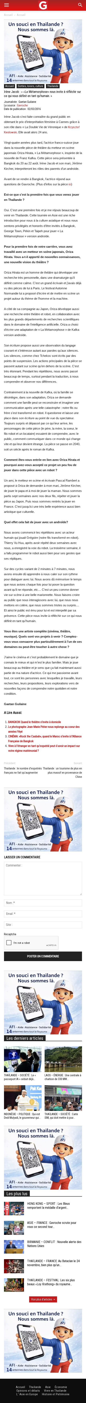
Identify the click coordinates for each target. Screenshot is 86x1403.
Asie (48, 1387)
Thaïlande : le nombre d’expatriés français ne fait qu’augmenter (23, 770)
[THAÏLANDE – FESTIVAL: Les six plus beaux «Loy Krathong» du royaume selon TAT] (14, 1285)
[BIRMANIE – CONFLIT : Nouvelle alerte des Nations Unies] (14, 1247)
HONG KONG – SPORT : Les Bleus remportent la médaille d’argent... (48, 1206)
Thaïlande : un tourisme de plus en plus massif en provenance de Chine (62, 773)
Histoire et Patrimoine (56, 1394)
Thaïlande (52, 86)
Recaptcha (10, 934)
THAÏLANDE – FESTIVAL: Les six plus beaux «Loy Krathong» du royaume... (51, 1282)
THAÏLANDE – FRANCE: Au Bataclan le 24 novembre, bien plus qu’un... (53, 1263)
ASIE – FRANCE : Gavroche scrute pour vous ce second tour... (51, 1225)
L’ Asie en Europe (27, 1394)
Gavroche (22, 105)
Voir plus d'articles (41, 1299)
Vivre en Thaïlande (55, 1390)
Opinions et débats (28, 1390)
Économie (61, 1387)
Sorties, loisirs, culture (30, 86)
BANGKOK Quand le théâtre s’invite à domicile (34, 722)
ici (70, 184)
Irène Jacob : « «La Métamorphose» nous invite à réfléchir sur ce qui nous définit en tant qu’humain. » (42, 94)
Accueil (8, 15)
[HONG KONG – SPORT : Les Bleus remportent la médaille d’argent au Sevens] (14, 1209)
